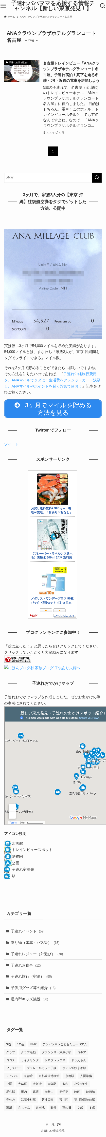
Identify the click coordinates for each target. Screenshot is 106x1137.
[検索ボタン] (103, 6)
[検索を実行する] (97, 178)
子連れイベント (27, 931)
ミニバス (12, 1076)
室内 (65, 1084)
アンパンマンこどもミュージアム (65, 1044)
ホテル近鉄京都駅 (74, 1068)
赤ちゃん (24, 1107)
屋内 (24, 1092)
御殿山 (49, 1092)
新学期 (63, 1092)
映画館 (90, 1092)
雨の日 (66, 1107)
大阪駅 (52, 1084)
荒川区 (63, 1099)
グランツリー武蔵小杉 (56, 1052)
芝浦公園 (47, 1099)
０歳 (80, 1107)
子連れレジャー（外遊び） (37, 954)
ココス (10, 1060)
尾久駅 (10, 1092)
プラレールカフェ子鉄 (41, 1068)
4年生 (20, 1044)
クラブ (10, 1052)
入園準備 (86, 1076)
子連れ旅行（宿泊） (31, 976)
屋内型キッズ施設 (29, 999)
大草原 (22, 1084)
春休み (10, 1099)
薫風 (9, 1107)
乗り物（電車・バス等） (35, 942)
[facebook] (47, 1124)
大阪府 (37, 1084)
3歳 (8, 1044)
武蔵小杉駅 (28, 1099)
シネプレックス (55, 1060)
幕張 (36, 1092)
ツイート (11, 444)
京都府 (28, 1076)
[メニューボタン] (3, 6)
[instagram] (59, 1124)
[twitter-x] (53, 1124)
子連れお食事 (26, 965)
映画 (77, 1092)
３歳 (92, 1107)
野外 (53, 1107)
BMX (33, 1044)
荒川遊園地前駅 (84, 1099)
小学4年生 (81, 1084)
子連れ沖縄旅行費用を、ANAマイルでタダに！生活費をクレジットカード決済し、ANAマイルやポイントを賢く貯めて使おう (52, 380)
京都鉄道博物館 (49, 1076)
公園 (9, 1084)
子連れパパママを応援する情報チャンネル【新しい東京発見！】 (53, 6)
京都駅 (69, 1076)
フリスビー (13, 1068)
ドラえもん (78, 1060)
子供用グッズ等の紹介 (33, 988)
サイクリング (30, 1060)
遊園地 (40, 1107)
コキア (81, 1052)
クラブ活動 (28, 1052)
